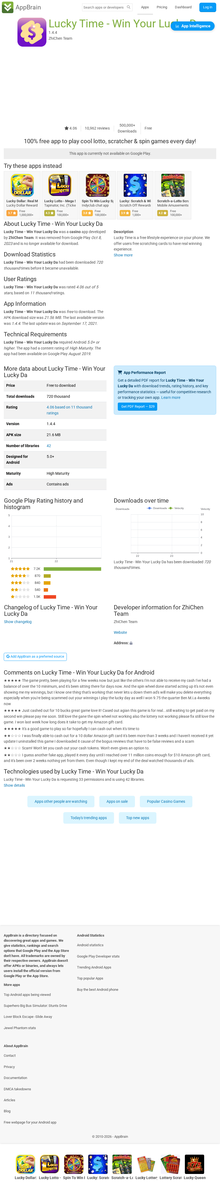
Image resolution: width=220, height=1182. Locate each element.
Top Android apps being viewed (27, 995)
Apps (145, 7)
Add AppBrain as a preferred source (37, 656)
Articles (9, 1100)
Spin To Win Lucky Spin (97, 201)
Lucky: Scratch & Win (135, 201)
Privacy (9, 1067)
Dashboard (183, 7)
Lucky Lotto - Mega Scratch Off (60, 201)
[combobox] (103, 7)
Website (120, 632)
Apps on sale (117, 801)
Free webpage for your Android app (30, 1122)
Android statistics (90, 945)
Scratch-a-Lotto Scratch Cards (173, 201)
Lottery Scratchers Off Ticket (170, 1178)
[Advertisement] (110, 85)
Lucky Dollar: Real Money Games (22, 201)
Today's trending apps (89, 818)
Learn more (170, 397)
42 (49, 446)
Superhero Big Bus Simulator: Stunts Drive (35, 1006)
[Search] (128, 7)
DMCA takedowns (17, 1089)
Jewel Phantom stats (20, 1028)
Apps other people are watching (61, 801)
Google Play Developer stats (98, 956)
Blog (7, 1111)
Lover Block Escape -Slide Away (28, 1017)
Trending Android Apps (94, 967)
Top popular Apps (90, 978)
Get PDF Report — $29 (138, 406)
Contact (10, 1056)
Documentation (15, 1078)
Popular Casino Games (166, 801)
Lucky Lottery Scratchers (146, 1178)
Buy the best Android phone (97, 990)
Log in (207, 7)
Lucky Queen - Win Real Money (195, 1178)
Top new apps (137, 818)
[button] (165, 643)
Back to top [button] (208, 1138)
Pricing (162, 7)
